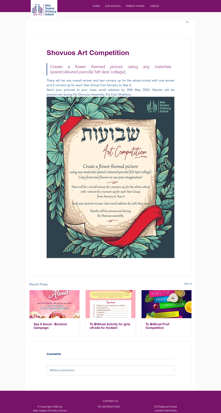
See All (188, 283)
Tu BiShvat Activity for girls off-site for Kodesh (110, 326)
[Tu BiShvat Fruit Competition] (166, 304)
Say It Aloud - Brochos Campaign (50, 326)
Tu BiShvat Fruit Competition (157, 326)
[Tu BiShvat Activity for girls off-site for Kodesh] (111, 304)
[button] (187, 22)
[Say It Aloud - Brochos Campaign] (54, 304)
